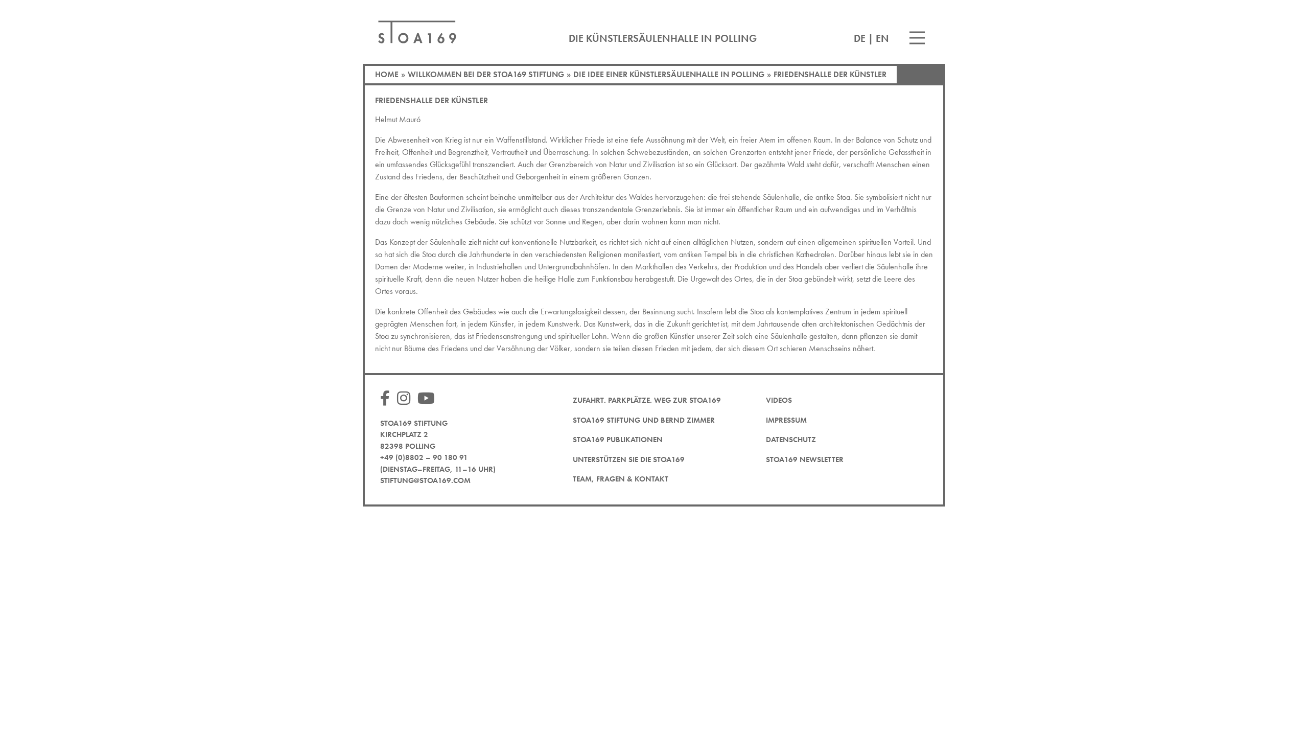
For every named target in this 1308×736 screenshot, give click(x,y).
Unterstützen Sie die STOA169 (629, 459)
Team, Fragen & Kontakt (620, 479)
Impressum (786, 420)
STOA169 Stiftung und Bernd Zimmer (644, 420)
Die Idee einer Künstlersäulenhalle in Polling (668, 74)
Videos (779, 400)
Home (387, 74)
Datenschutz (791, 439)
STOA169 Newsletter (805, 459)
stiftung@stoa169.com (425, 480)
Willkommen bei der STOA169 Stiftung (486, 74)
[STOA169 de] (417, 32)
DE (860, 38)
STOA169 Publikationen (618, 439)
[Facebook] (387, 398)
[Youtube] (428, 398)
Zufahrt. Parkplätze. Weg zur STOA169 (647, 400)
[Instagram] (406, 398)
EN (882, 38)
